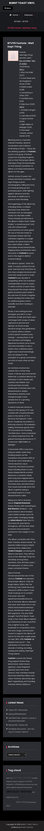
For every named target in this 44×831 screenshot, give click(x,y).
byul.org (9, 778)
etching (12, 797)
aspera (9, 781)
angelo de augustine (16, 787)
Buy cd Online (25, 61)
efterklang (19, 784)
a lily (16, 797)
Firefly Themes (27, 827)
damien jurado (22, 777)
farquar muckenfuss (19, 781)
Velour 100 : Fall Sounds (18, 710)
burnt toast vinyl (29, 784)
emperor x (10, 784)
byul (33, 792)
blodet (8, 797)
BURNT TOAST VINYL (22, 3)
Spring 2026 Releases (17, 714)
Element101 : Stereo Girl (18, 725)
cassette (34, 778)
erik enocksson (27, 787)
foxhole (28, 781)
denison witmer (19, 791)
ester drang (22, 802)
